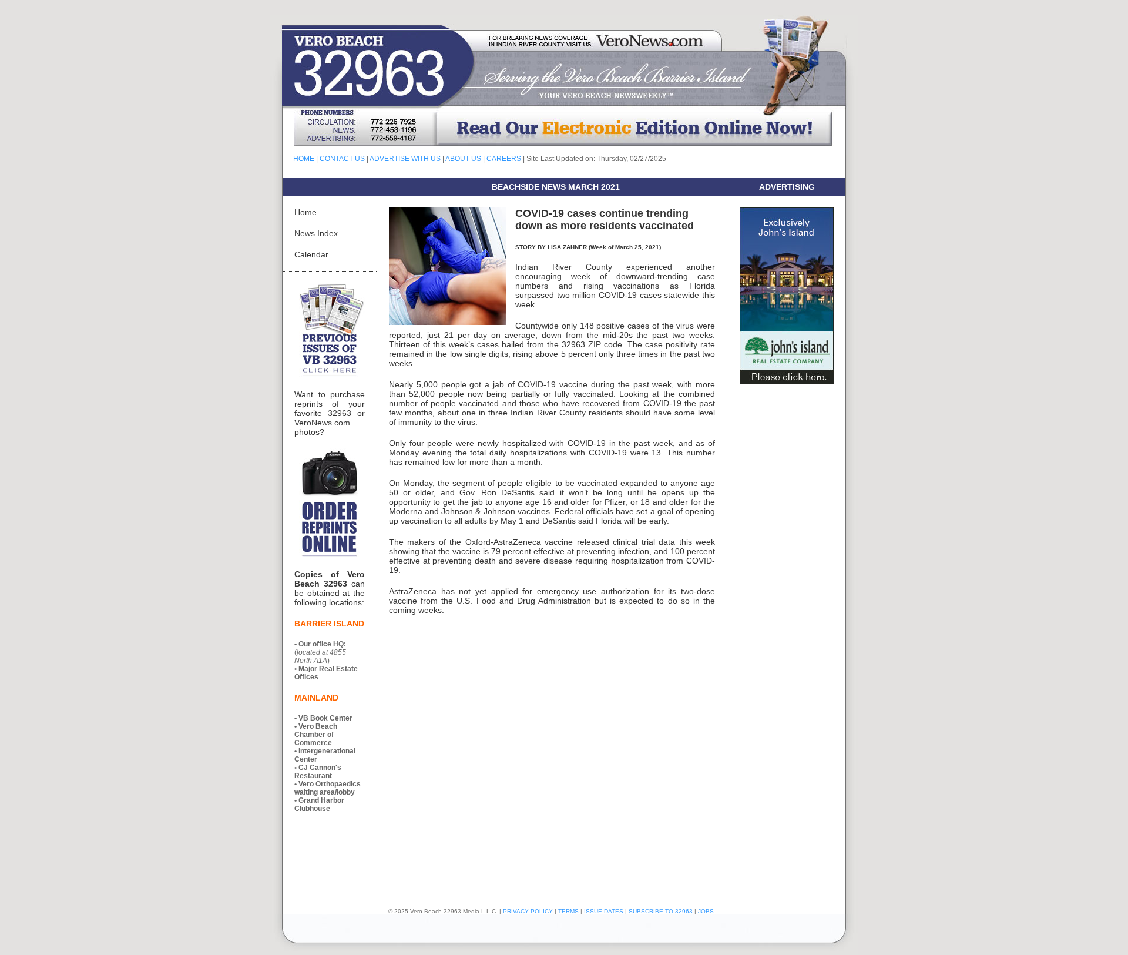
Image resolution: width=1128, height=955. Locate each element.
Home (305, 212)
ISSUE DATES (603, 911)
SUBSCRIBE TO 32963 (661, 911)
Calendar (311, 254)
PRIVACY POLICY (528, 911)
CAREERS (503, 159)
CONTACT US (342, 159)
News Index (316, 233)
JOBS (706, 911)
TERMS (568, 911)
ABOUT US (463, 159)
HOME (303, 159)
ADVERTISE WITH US (405, 159)
